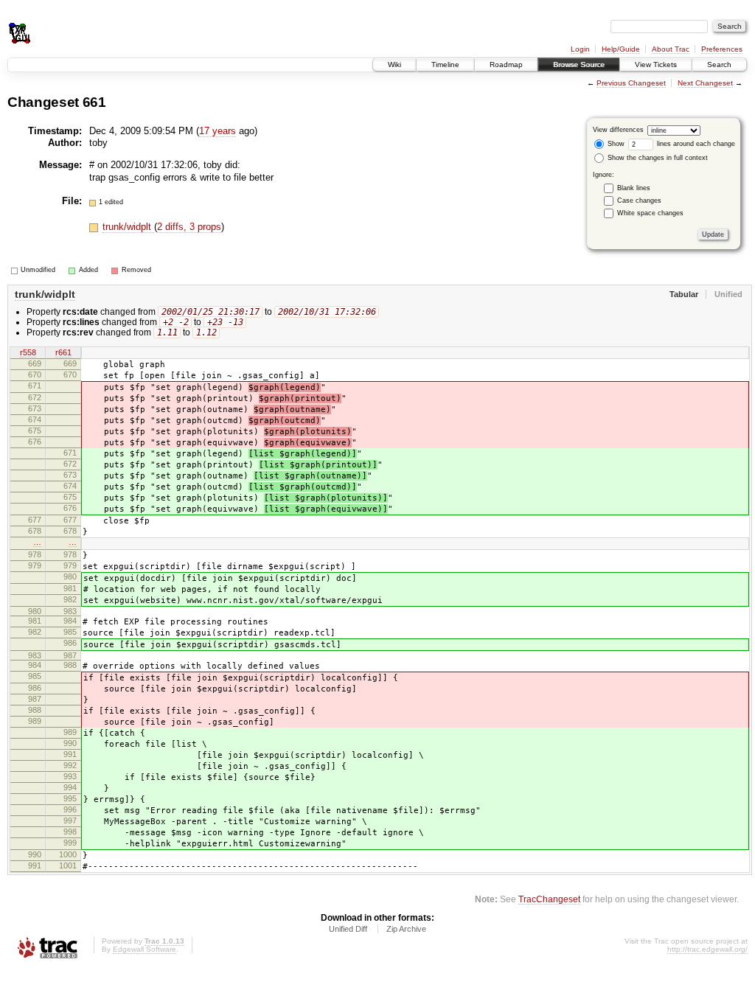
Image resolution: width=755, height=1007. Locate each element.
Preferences (721, 49)
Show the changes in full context (656, 157)
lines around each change (695, 143)
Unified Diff (348, 928)
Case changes (639, 200)
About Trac (670, 49)
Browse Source (579, 64)
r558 (28, 352)
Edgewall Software (144, 949)
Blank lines (633, 188)
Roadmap (506, 64)
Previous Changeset (631, 83)
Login (580, 49)
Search (719, 64)
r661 (63, 352)
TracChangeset (549, 899)
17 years (217, 130)
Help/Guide (621, 49)
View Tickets (656, 64)
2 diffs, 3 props (189, 226)
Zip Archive (406, 928)
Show (614, 143)
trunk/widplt (128, 226)
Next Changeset (705, 83)
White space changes (650, 213)
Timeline (445, 64)
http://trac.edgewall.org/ (707, 949)
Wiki (394, 64)
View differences (618, 129)
